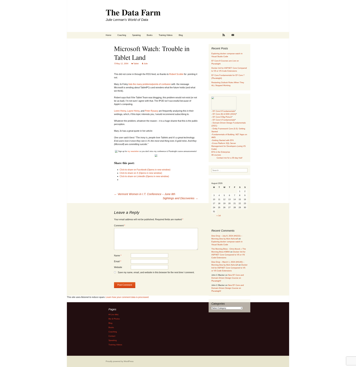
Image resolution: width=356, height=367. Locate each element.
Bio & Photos (114, 319)
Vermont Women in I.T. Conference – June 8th (144, 194)
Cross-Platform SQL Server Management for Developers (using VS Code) (228, 146)
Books (150, 35)
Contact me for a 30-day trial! (229, 158)
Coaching (121, 35)
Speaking (136, 35)
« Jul (219, 215)
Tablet (136, 63)
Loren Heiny (120, 111)
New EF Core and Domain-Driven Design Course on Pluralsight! (227, 278)
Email (117, 261)
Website (118, 267)
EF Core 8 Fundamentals (224, 111)
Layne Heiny (133, 111)
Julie (146, 63)
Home (108, 35)
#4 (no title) (113, 314)
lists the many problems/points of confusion (149, 84)
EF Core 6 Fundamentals (224, 120)
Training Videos (166, 35)
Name (117, 255)
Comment (119, 225)
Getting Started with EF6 (223, 140)
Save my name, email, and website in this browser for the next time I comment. (156, 272)
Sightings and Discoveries (180, 198)
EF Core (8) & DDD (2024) (224, 114)
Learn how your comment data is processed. (127, 297)
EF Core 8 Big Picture (222, 117)
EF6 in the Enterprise (220, 152)
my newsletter (133, 151)
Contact (111, 336)
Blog (181, 35)
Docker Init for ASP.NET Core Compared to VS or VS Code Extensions (228, 255)
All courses (216, 155)
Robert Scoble (176, 74)
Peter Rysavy (151, 111)
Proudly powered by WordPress (120, 361)
